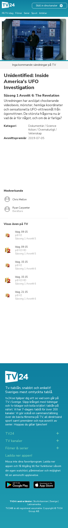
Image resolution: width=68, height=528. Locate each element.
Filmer (18, 13)
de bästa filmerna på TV (27, 417)
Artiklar (43, 13)
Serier (26, 13)
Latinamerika (34, 504)
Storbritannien (40, 501)
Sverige (53, 501)
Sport (34, 13)
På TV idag (7, 13)
